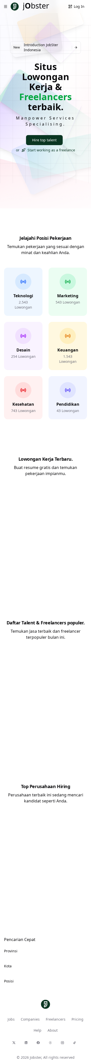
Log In (79, 6)
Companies (30, 1019)
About (53, 1030)
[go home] (45, 1004)
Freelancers (55, 1019)
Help (37, 1030)
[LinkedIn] (27, 1044)
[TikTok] (76, 1044)
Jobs (11, 1019)
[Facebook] (39, 1044)
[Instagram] (64, 1044)
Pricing (77, 1019)
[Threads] (52, 1044)
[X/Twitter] (15, 1044)
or (45, 150)
